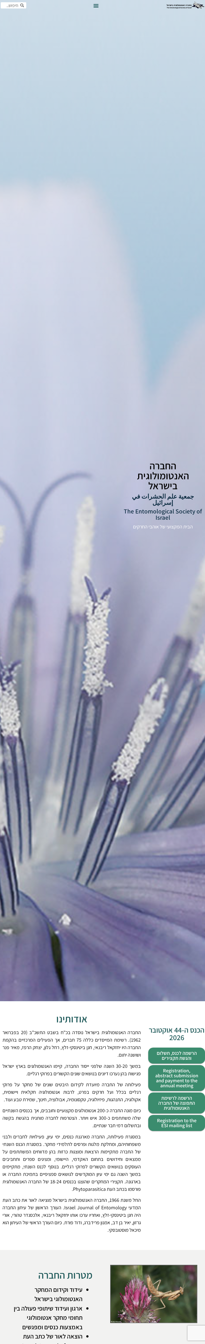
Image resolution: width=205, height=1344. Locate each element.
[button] (96, 5)
